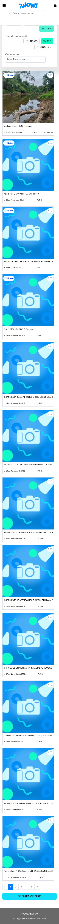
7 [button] (48, 278)
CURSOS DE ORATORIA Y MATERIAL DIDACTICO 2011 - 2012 (31, 668)
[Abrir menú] (4, 5)
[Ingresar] (55, 5)
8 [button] (48, 75)
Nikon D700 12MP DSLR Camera (18, 329)
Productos (44, 47)
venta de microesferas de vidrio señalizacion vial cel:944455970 (31, 736)
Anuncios (31, 41)
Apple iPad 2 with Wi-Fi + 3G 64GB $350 (21, 194)
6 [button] (48, 617)
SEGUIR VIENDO (29, 896)
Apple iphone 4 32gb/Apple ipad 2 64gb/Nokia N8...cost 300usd (31, 871)
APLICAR (46, 28)
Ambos (47, 41)
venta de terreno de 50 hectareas (18, 126)
